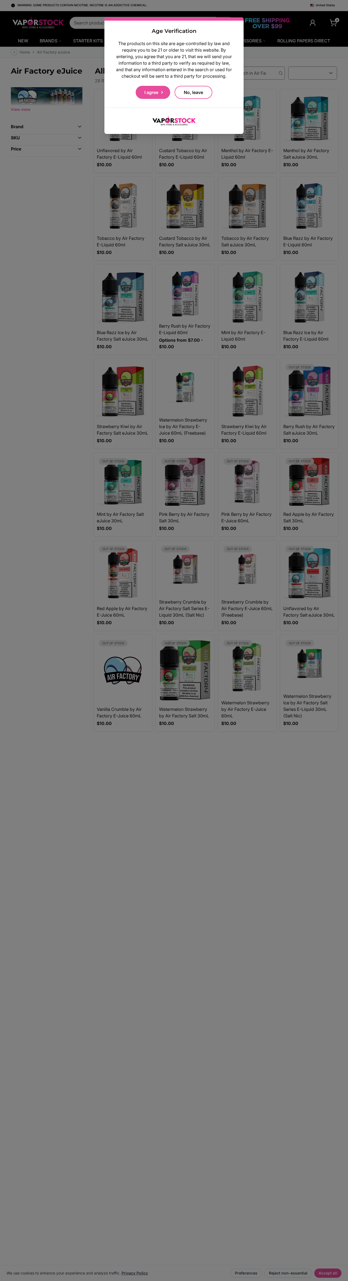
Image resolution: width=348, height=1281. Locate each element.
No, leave (193, 92)
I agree (151, 92)
